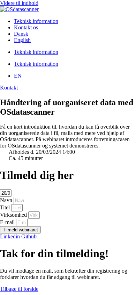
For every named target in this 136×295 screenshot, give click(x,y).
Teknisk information (36, 21)
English (22, 40)
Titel (5, 207)
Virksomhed (14, 215)
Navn (7, 200)
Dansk (21, 34)
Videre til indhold (19, 3)
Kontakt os (26, 27)
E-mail (8, 222)
